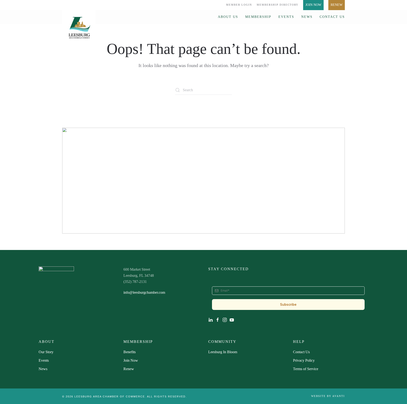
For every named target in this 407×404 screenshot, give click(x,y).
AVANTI (338, 396)
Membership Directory (277, 4)
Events (286, 17)
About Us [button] (228, 17)
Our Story (46, 352)
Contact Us (332, 17)
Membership (258, 17)
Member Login (239, 4)
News (307, 17)
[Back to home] (79, 25)
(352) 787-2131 (135, 282)
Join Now (313, 5)
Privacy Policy (304, 360)
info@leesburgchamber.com (144, 292)
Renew (336, 5)
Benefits (129, 352)
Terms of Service (305, 369)
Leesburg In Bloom (222, 352)
